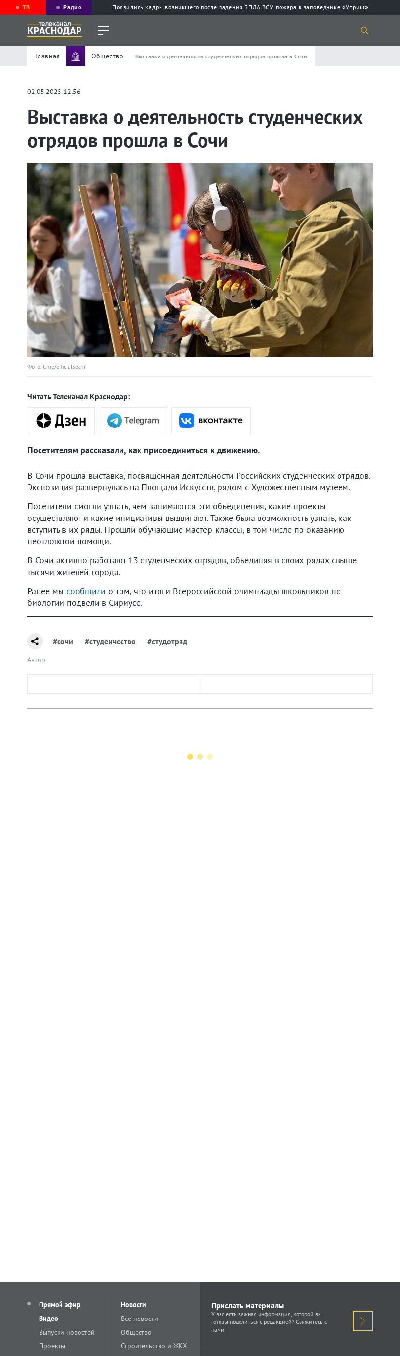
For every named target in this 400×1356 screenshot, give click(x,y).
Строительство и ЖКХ (154, 1345)
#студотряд (167, 641)
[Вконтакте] (211, 420)
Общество (136, 1332)
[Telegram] (133, 420)
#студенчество (110, 641)
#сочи (63, 641)
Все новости (139, 1318)
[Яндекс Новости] (61, 420)
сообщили (86, 590)
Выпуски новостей (67, 1332)
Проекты (52, 1345)
